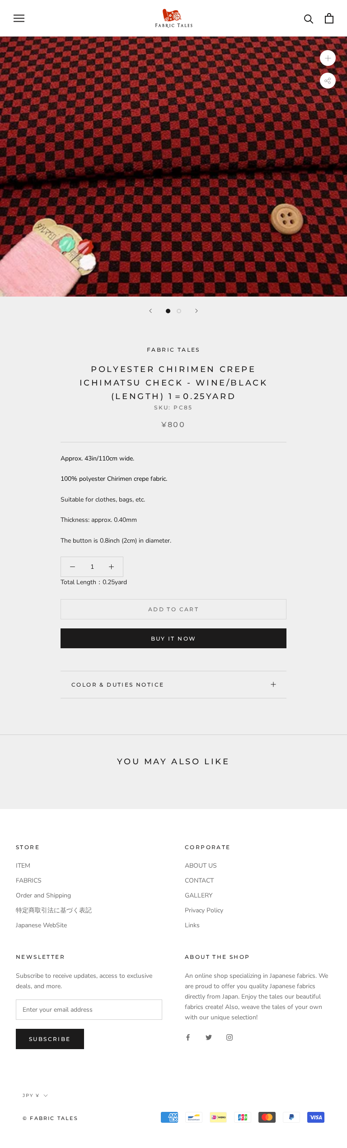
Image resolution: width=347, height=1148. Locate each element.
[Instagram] (229, 1037)
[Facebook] (188, 1037)
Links (192, 925)
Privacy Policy (204, 910)
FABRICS (29, 880)
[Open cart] (329, 18)
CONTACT (199, 880)
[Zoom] (328, 57)
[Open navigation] (19, 18)
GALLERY (198, 895)
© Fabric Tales (50, 1118)
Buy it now (174, 638)
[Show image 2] (179, 311)
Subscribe (50, 1039)
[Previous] (150, 311)
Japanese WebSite (41, 925)
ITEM (23, 865)
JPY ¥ (31, 1095)
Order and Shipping (43, 895)
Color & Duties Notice (117, 684)
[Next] (196, 311)
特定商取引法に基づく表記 (54, 910)
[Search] (309, 18)
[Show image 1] (168, 311)
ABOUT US (201, 865)
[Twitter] (209, 1037)
